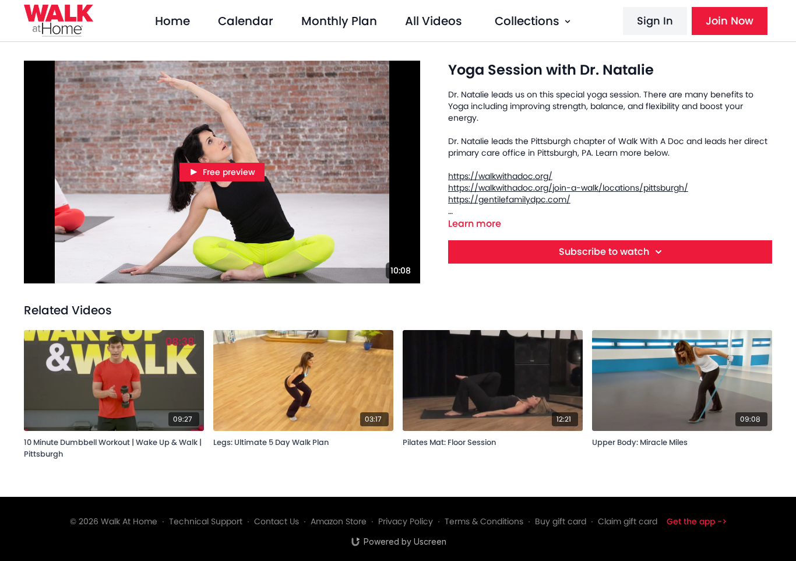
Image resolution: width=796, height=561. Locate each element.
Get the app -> (697, 521)
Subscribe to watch (604, 251)
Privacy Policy (405, 521)
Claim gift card (627, 521)
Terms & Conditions (484, 521)
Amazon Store (339, 521)
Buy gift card (560, 521)
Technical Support (205, 521)
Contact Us (276, 521)
